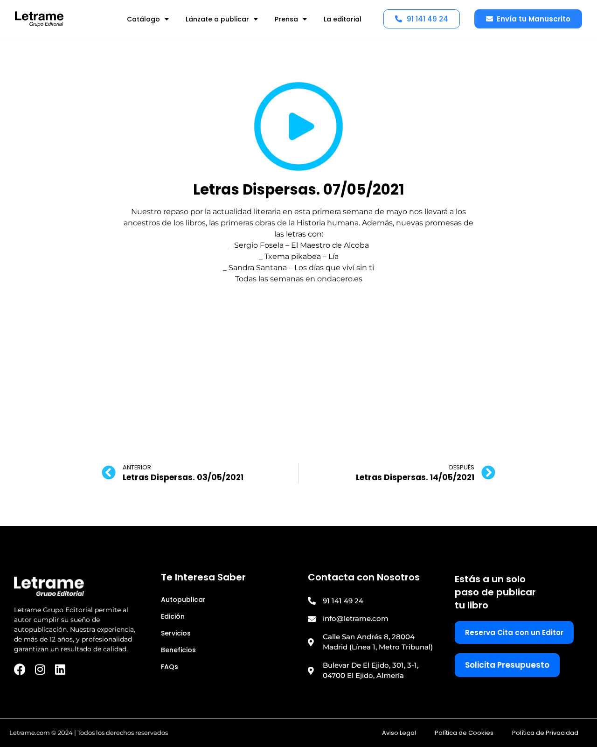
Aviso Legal (399, 732)
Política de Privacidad (545, 732)
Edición (173, 616)
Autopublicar (183, 599)
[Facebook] (20, 669)
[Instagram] (40, 669)
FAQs (169, 666)
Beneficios (178, 650)
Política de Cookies (464, 732)
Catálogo (143, 19)
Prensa (286, 19)
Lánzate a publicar (217, 19)
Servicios (176, 633)
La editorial (342, 19)
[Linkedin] (60, 669)
